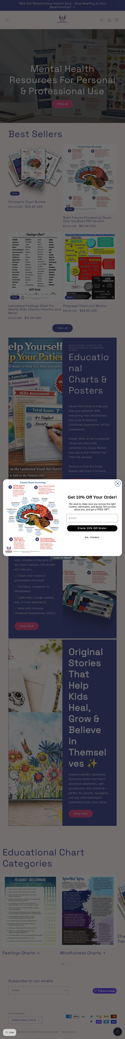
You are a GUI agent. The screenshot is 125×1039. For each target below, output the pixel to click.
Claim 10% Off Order (92, 528)
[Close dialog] (117, 483)
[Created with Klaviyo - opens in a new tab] (62, 558)
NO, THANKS (92, 537)
